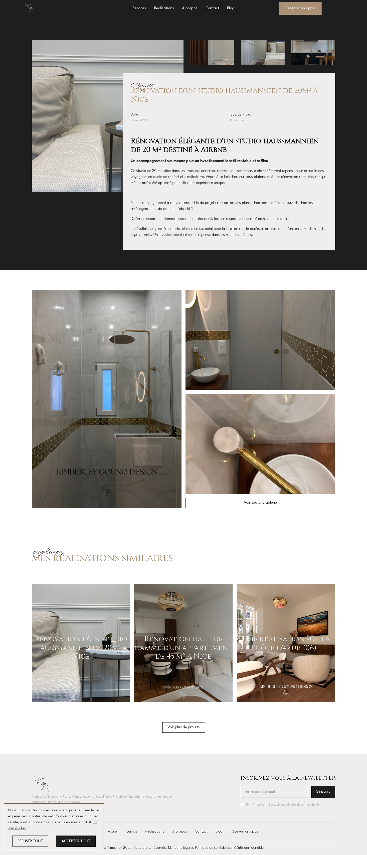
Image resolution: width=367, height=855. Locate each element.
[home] (30, 8)
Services (139, 8)
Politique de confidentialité (215, 848)
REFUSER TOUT (30, 841)
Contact (212, 8)
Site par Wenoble (250, 848)
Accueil (113, 832)
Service (131, 832)
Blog (230, 8)
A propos (189, 8)
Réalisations (164, 8)
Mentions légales (181, 848)
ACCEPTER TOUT (76, 841)
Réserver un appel (244, 832)
